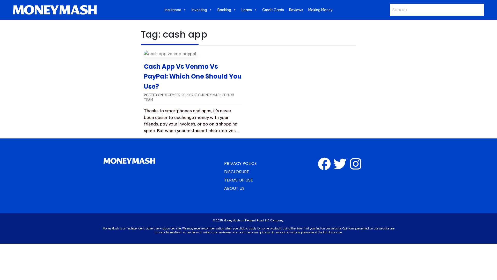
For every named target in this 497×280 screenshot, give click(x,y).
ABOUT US (234, 188)
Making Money (320, 10)
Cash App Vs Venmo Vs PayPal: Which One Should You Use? (193, 76)
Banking (224, 10)
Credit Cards (273, 10)
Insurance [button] (173, 10)
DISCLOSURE (236, 172)
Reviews (296, 10)
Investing (199, 10)
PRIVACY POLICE (240, 163)
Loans (247, 10)
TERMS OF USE (238, 180)
